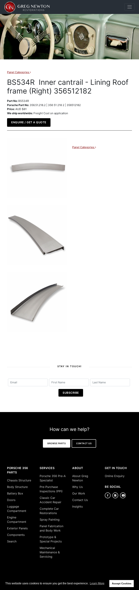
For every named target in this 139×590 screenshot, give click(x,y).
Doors (11, 500)
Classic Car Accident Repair (50, 500)
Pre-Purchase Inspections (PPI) (51, 489)
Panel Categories (18, 72)
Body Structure (17, 487)
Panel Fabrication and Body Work (51, 528)
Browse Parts (56, 443)
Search (11, 541)
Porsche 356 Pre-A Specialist (53, 478)
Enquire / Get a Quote (28, 122)
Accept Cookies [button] (121, 583)
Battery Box (15, 493)
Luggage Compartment (16, 509)
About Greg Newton (80, 478)
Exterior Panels (17, 528)
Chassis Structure (19, 480)
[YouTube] (123, 495)
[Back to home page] (27, 7)
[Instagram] (115, 495)
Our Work (78, 493)
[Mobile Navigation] (130, 7)
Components (16, 535)
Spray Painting (50, 519)
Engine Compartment (16, 520)
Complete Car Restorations (49, 511)
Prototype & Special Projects (51, 539)
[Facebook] (108, 495)
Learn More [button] (97, 583)
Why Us (77, 487)
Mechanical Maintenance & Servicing (50, 552)
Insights (77, 506)
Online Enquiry (115, 476)
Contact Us (84, 443)
